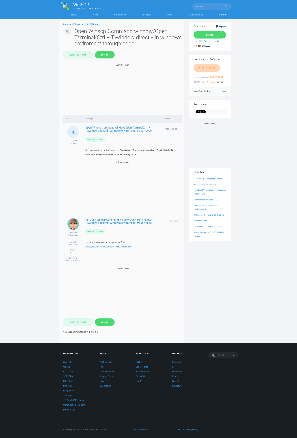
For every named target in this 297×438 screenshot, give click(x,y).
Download (146, 14)
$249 (217, 41)
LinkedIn (176, 381)
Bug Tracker (105, 385)
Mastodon (177, 371)
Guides (66, 366)
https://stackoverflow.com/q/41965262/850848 (108, 246)
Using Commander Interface (205, 184)
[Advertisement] (122, 88)
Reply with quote (95, 139)
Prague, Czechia (73, 260)
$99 (211, 41)
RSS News (177, 385)
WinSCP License (140, 429)
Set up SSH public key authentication (208, 226)
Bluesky (175, 376)
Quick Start (68, 362)
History (103, 381)
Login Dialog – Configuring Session (208, 179)
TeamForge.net (143, 371)
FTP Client (68, 371)
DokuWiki (140, 376)
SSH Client (68, 381)
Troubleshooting (107, 371)
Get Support (105, 362)
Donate (209, 35)
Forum (222, 14)
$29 (200, 41)
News (95, 14)
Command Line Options (74, 405)
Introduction (120, 14)
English (221, 355)
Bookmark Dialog (200, 220)
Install (170, 14)
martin (72, 232)
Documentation (196, 14)
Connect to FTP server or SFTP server (209, 215)
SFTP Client (68, 376)
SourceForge (142, 366)
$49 (205, 41)
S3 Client (67, 385)
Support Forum (107, 376)
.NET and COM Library (73, 400)
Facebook (176, 362)
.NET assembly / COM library (84, 24)
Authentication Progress (203, 200)
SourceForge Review (202, 91)
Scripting (67, 395)
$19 (195, 41)
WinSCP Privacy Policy (187, 429)
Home (74, 14)
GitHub (139, 362)
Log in (104, 55)
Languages (68, 390)
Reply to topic (78, 55)
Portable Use (69, 409)
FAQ (101, 366)
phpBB (139, 381)
